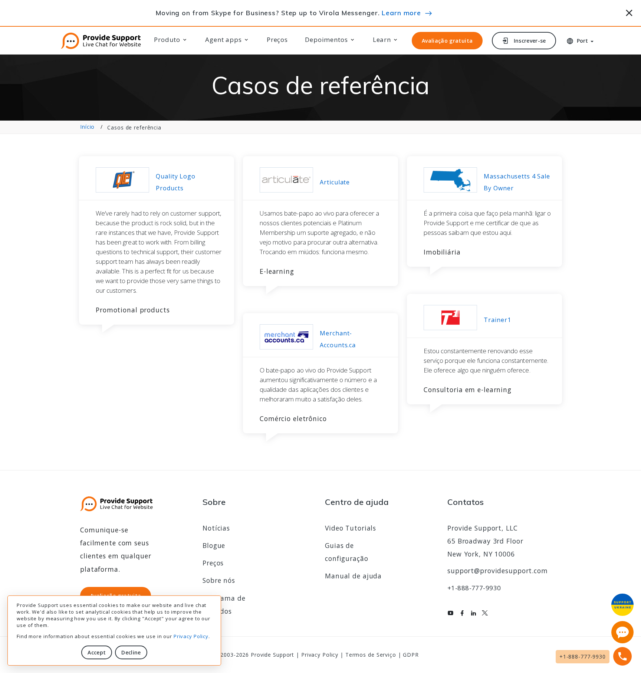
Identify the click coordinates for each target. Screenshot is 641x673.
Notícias (216, 527)
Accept (97, 652)
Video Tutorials (350, 527)
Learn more (401, 13)
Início (87, 126)
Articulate (335, 182)
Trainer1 (497, 320)
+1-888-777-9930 (474, 588)
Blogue (214, 545)
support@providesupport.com (497, 570)
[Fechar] (629, 12)
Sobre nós (219, 580)
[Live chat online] (622, 632)
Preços (277, 39)
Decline (131, 652)
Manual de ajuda (353, 575)
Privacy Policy (191, 636)
